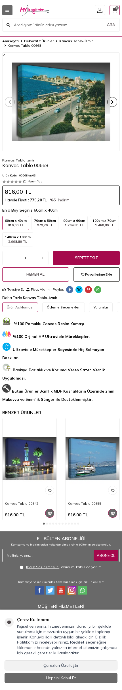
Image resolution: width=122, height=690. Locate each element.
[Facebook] (39, 590)
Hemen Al (35, 274)
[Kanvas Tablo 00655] (92, 458)
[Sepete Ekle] (49, 513)
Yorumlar (101, 307)
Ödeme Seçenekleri (63, 307)
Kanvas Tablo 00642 (21, 503)
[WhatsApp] (82, 590)
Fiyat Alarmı (41, 289)
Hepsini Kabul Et (61, 677)
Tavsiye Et (15, 289)
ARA (111, 24)
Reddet (77, 642)
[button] (10, 102)
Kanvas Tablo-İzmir (76, 41)
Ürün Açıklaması (20, 307)
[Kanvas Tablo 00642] (29, 458)
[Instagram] (72, 590)
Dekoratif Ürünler (39, 41)
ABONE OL (106, 555)
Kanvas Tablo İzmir (18, 160)
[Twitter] (50, 590)
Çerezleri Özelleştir (61, 665)
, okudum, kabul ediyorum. (64, 567)
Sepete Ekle (86, 257)
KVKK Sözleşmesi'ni (42, 567)
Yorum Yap (35, 181)
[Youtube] (61, 590)
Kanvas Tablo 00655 (84, 503)
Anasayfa (10, 41)
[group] (61, 102)
